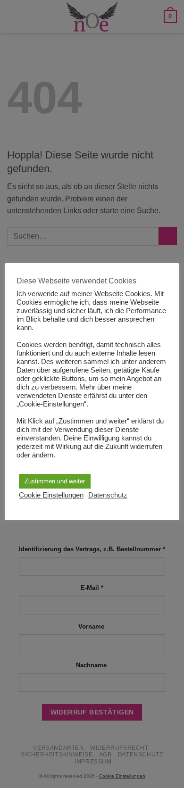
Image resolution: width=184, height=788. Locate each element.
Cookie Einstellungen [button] (51, 495)
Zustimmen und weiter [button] (55, 481)
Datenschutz (107, 495)
